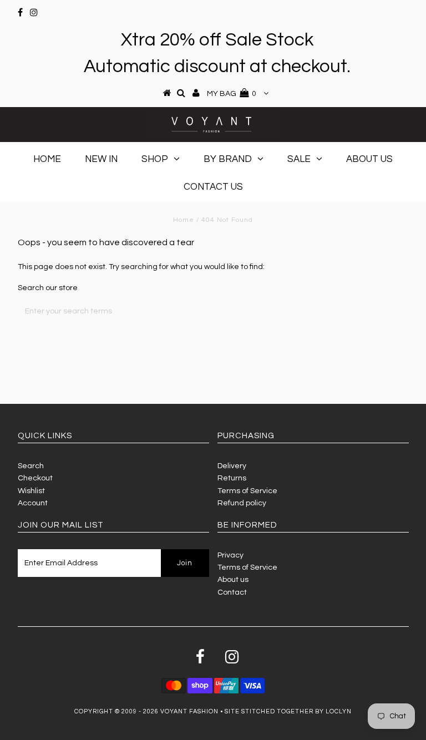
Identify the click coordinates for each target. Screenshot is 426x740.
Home (47, 159)
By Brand (228, 159)
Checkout (35, 478)
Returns (231, 478)
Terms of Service (247, 491)
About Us (369, 159)
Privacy (230, 555)
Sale (299, 159)
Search (31, 466)
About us (232, 580)
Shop (154, 159)
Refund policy (241, 503)
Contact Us (213, 187)
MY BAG (231, 94)
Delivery (231, 466)
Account (33, 503)
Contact (232, 592)
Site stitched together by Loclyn (288, 711)
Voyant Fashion (189, 711)
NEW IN (101, 159)
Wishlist (31, 491)
